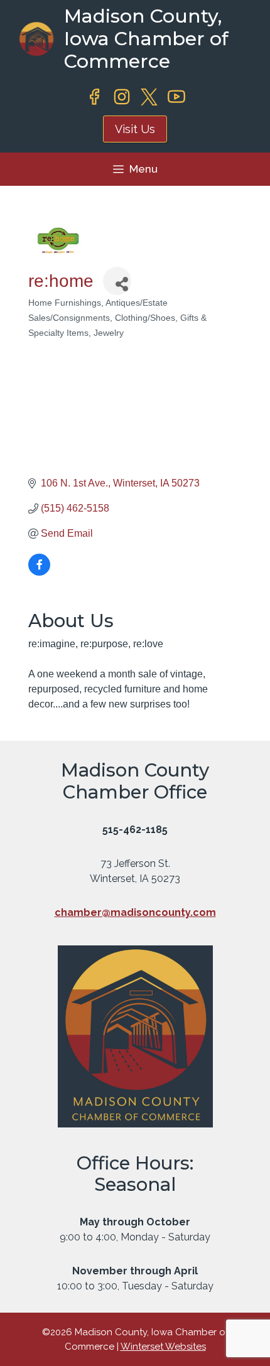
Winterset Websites (163, 1346)
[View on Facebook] (39, 572)
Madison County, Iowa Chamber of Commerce (146, 38)
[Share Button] (117, 281)
